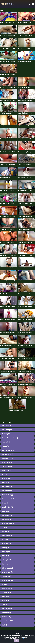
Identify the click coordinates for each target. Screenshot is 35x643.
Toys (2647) (5, 604)
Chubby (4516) (6, 560)
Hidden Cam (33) (7, 568)
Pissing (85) (6, 547)
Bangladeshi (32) (7, 454)
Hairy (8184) (6, 539)
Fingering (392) (7, 462)
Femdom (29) (6, 613)
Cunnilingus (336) (7, 621)
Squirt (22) (5, 600)
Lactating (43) (6, 617)
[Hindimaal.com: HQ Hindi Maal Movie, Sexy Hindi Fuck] (7, 3)
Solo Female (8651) (8, 499)
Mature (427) (6, 434)
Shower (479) (6, 592)
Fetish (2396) (6, 564)
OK (17, 640)
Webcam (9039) (7, 486)
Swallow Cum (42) (7, 507)
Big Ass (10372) (7, 608)
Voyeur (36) (5, 527)
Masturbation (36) (8, 572)
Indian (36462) (6, 470)
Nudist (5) (5, 503)
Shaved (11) (6, 552)
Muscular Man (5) (7, 495)
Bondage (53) (6, 519)
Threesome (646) (7, 466)
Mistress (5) (6, 478)
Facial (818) (5, 625)
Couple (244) (6, 442)
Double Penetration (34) (10, 438)
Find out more (20, 638)
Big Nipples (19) (7, 491)
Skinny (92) (5, 596)
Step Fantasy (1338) (8, 450)
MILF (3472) (5, 474)
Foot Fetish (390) (7, 580)
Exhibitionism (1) (7, 458)
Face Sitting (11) (7, 430)
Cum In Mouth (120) (8, 523)
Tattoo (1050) (6, 576)
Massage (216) (6, 543)
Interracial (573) (7, 588)
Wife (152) (5, 556)
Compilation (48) (7, 515)
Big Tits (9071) (6, 425)
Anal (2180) (5, 511)
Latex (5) (5, 584)
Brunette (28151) (7, 535)
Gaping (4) (5, 446)
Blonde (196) (6, 531)
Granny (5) (5, 482)
